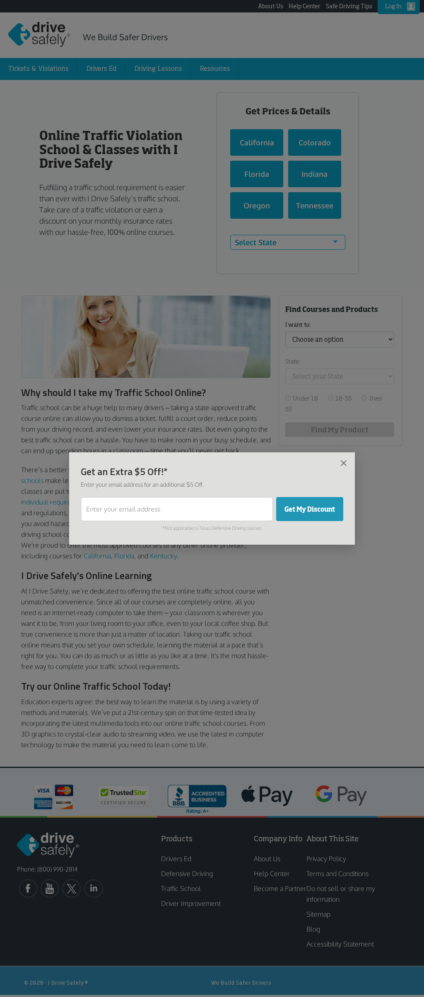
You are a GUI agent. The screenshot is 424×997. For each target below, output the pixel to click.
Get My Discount (309, 509)
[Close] (343, 462)
